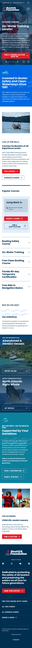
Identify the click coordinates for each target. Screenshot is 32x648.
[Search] (28, 2)
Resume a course (13, 219)
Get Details (9, 408)
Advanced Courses (11, 178)
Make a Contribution (13, 471)
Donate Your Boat (11, 477)
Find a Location (10, 537)
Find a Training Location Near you (14, 56)
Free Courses (9, 171)
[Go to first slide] (28, 61)
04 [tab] (6, 62)
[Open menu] (28, 8)
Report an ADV (11, 371)
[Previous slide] (24, 61)
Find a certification (14, 226)
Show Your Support (12, 591)
